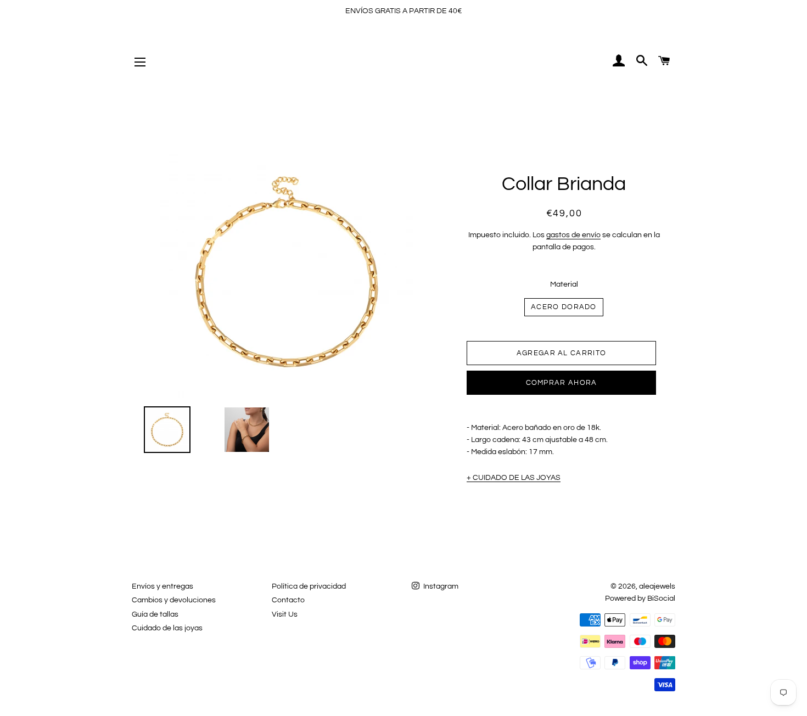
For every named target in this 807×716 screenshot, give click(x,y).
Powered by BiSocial (640, 598)
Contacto (288, 600)
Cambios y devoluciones (174, 600)
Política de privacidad (309, 586)
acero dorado (564, 307)
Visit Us (285, 614)
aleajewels (657, 586)
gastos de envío (573, 235)
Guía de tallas (155, 614)
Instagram (440, 586)
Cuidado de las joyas (167, 628)
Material (564, 284)
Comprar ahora (561, 383)
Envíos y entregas (162, 586)
